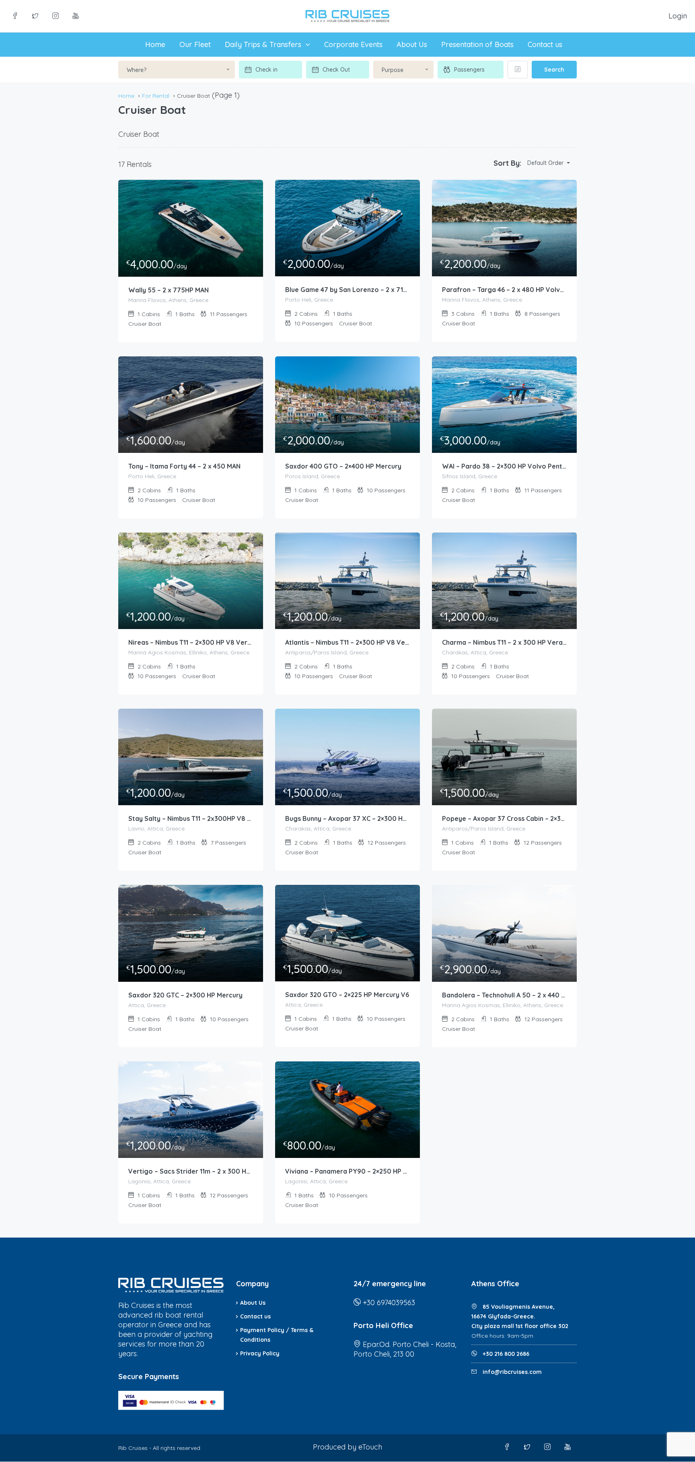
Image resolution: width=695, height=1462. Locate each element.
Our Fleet (195, 44)
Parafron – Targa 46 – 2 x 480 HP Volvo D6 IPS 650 (504, 290)
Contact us (545, 44)
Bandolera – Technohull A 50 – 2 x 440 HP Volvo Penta (504, 995)
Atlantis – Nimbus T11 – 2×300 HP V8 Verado (347, 642)
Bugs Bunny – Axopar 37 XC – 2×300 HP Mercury (347, 818)
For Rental (155, 95)
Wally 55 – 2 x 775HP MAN (168, 290)
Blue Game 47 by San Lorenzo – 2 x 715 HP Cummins (347, 290)
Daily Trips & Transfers (263, 44)
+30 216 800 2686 (505, 1353)
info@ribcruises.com (512, 1372)
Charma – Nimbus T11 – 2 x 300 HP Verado (504, 642)
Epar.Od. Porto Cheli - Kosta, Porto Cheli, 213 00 (405, 1349)
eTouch (370, 1447)
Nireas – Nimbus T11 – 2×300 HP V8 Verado (190, 642)
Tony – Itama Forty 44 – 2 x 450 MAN (184, 466)
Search (554, 69)
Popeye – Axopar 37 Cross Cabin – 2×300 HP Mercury (504, 818)
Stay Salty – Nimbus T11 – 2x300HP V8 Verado (190, 818)
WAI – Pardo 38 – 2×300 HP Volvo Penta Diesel (504, 466)
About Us (412, 44)
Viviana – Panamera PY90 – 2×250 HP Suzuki (347, 1171)
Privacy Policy (260, 1353)
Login (677, 16)
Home (155, 44)
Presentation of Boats (477, 44)
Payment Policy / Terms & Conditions (276, 1334)
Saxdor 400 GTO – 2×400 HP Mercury (343, 466)
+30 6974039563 (389, 1302)
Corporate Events (353, 44)
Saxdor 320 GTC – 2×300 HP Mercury (185, 995)
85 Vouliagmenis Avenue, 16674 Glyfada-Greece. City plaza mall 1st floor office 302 (519, 1316)
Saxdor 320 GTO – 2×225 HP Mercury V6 (347, 995)
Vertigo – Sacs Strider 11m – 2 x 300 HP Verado (190, 1171)
